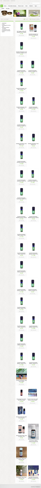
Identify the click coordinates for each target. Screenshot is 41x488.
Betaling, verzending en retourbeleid (5, 28)
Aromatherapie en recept (6, 29)
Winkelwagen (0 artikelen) (35, 19)
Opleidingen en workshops (6, 30)
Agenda (3, 31)
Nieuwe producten (6, 0)
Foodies (2, 8)
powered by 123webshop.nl (35, 486)
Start (1, 0)
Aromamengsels (6, 19)
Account (26, 19)
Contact (3, 24)
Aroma (2, 19)
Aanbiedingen (13, 0)
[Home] (1, 6)
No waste (7, 8)
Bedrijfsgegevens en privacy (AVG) (6, 26)
